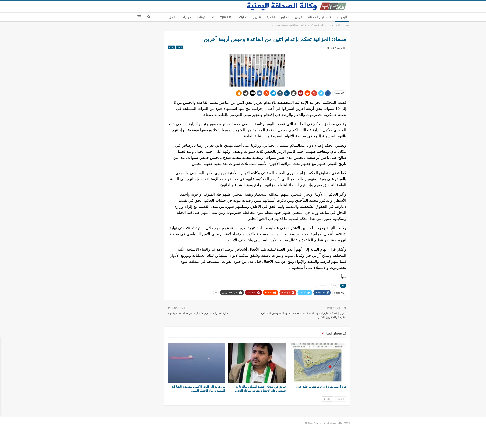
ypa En (225, 17)
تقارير (257, 17)
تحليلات (242, 17)
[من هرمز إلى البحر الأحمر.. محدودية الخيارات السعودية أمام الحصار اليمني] (196, 363)
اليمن (343, 17)
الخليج (285, 17)
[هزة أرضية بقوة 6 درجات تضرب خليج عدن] (317, 363)
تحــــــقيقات (205, 17)
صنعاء (335, 286)
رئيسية (171, 47)
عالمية (271, 17)
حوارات (186, 17)
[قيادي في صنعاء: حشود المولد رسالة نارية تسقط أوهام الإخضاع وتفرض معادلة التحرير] (257, 363)
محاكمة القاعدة (322, 286)
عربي (299, 17)
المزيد (171, 17)
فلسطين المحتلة (319, 17)
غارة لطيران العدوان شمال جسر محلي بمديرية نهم (198, 313)
